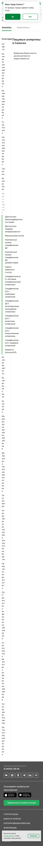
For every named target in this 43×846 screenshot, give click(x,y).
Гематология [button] (3, 127)
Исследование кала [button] (3, 365)
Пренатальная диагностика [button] (3, 576)
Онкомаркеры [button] (3, 500)
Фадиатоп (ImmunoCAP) (11, 351)
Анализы (6, 27)
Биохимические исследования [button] (3, 104)
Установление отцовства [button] (3, 713)
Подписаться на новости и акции (21, 803)
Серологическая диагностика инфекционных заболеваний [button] (3, 671)
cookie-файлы (9, 836)
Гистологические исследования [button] (3, 150)
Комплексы (23, 27)
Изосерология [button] (3, 183)
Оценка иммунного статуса (10, 269)
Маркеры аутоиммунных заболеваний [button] (3, 432)
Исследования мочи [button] (3, 387)
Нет (30, 17)
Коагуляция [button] (3, 406)
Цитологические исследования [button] (3, 741)
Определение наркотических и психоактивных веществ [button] (3, 534)
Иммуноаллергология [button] (3, 203)
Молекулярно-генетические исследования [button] (3, 472)
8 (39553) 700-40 (11, 769)
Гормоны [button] (3, 171)
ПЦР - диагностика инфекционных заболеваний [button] (3, 615)
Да (13, 17)
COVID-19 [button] (3, 47)
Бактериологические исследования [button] (3, 70)
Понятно (33, 836)
